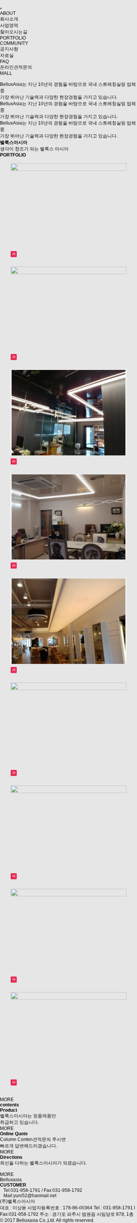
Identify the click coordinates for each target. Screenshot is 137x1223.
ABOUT (8, 13)
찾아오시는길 (13, 32)
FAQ (4, 61)
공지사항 (9, 49)
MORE (7, 1099)
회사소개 (9, 19)
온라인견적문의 (16, 67)
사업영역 (9, 25)
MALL (6, 73)
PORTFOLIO (13, 38)
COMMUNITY (14, 43)
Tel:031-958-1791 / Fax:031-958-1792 (41, 1190)
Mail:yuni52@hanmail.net (28, 1195)
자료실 (7, 55)
